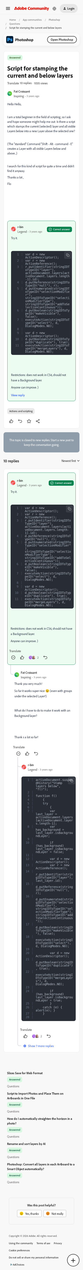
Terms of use (43, 1243)
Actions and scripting (21, 411)
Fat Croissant (22, 91)
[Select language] (54, 8)
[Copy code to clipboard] (67, 255)
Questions (14, 23)
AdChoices (18, 1264)
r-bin (20, 227)
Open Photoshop (62, 39)
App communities (32, 19)
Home (12, 19)
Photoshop (54, 19)
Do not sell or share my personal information (34, 1257)
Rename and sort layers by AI (26, 1144)
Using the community (21, 1243)
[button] (8, 10)
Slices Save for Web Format (24, 1073)
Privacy (58, 1243)
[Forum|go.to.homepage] (31, 8)
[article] (41, 569)
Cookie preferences (19, 1250)
